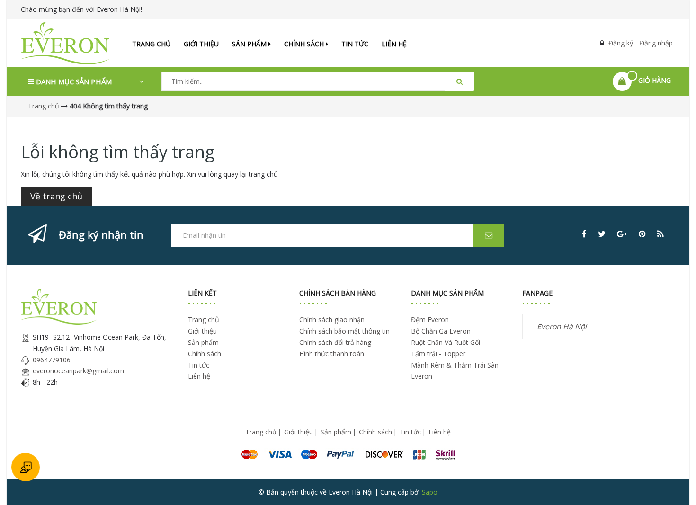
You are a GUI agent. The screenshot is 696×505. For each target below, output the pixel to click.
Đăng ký (620, 42)
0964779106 (52, 359)
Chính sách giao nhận (332, 319)
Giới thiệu (201, 43)
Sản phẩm (250, 43)
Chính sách (305, 43)
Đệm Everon (430, 319)
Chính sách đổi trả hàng (335, 342)
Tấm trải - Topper (438, 353)
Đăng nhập (656, 42)
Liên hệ (394, 43)
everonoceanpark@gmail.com (78, 370)
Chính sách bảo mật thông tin (344, 330)
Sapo (429, 491)
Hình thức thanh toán (331, 353)
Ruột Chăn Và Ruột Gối (445, 342)
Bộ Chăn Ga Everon (441, 330)
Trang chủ (151, 43)
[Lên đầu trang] (676, 485)
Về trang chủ (56, 196)
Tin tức (354, 43)
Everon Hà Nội (562, 326)
